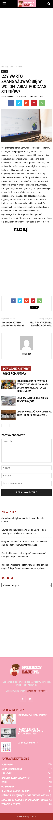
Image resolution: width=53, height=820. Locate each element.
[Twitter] (30, 699)
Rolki (4, 782)
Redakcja (10, 96)
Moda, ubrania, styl (11, 769)
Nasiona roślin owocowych (15, 777)
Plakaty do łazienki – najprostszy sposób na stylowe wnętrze (31, 731)
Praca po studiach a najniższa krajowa (41, 324)
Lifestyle (4, 71)
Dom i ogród (7, 764)
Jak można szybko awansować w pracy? (12, 324)
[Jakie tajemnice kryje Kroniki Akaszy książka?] (8, 401)
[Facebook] (23, 699)
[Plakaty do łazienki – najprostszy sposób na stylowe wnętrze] (8, 733)
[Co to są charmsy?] (6, 747)
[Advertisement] (26, 35)
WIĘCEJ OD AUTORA (14, 373)
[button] (49, 4)
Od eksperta (7, 786)
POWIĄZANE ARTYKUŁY (16, 368)
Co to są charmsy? (28, 742)
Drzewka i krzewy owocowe (16, 791)
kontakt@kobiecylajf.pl (37, 690)
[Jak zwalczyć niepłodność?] (8, 719)
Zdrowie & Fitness (10, 804)
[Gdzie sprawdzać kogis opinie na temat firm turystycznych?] (8, 415)
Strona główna (7, 67)
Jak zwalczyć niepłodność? (32, 715)
